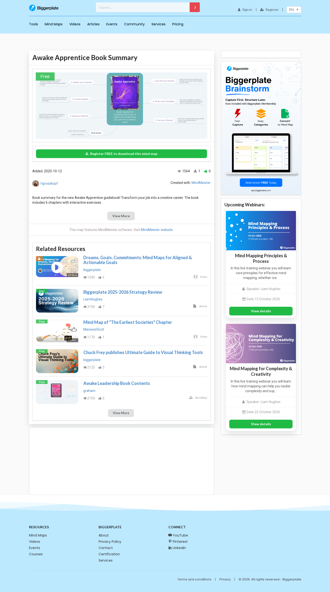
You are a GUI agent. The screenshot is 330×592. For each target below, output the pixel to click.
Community (134, 24)
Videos (74, 24)
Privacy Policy (110, 541)
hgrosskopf (49, 183)
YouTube (180, 535)
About (104, 535)
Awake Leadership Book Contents (116, 383)
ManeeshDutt (93, 329)
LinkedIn (179, 547)
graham (89, 391)
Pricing (177, 24)
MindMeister (201, 183)
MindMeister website (157, 230)
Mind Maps (54, 24)
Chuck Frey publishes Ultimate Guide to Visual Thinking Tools (143, 352)
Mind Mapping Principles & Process (261, 258)
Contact (106, 547)
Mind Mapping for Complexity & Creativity (261, 371)
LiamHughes (92, 299)
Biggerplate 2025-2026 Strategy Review (122, 292)
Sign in (247, 9)
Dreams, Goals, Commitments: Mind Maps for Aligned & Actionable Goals (137, 260)
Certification (109, 554)
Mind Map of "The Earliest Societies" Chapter (127, 322)
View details (261, 311)
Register (272, 9)
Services (158, 24)
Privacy (225, 579)
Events (111, 24)
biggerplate (92, 270)
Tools (33, 24)
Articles (93, 24)
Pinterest (180, 541)
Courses (36, 554)
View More (121, 216)
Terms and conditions (194, 579)
